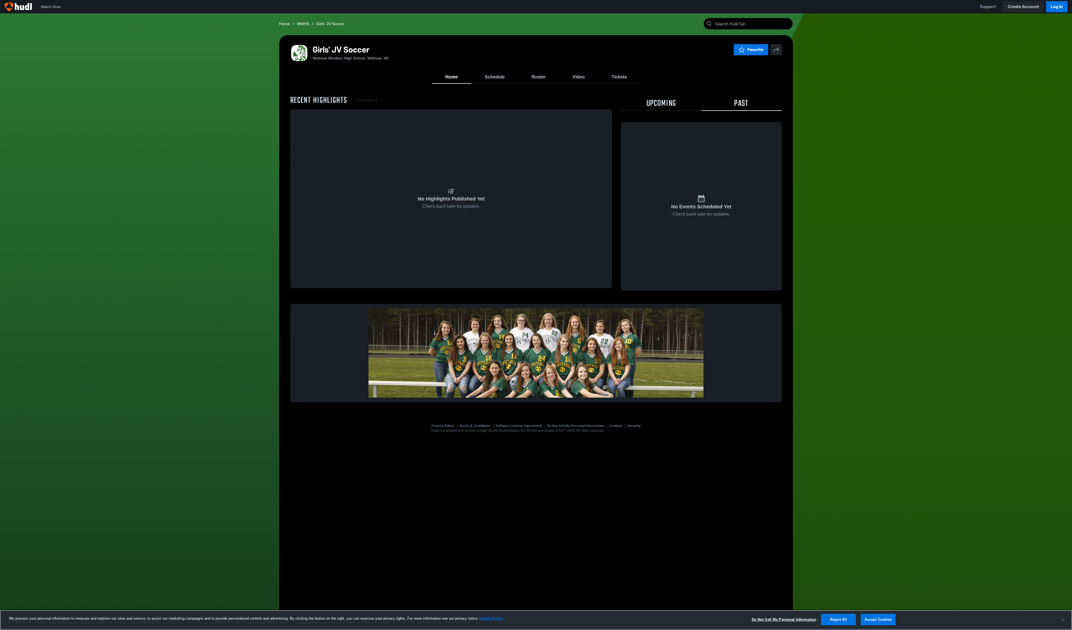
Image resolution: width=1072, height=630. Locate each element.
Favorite (755, 49)
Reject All (838, 619)
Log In (1057, 6)
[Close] (1063, 620)
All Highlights (366, 100)
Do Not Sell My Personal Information (575, 426)
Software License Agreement (519, 426)
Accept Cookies (878, 619)
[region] (536, 620)
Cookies (615, 426)
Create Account (1023, 6)
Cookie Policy (491, 618)
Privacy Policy (442, 426)
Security (634, 426)
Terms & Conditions (474, 426)
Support (988, 6)
